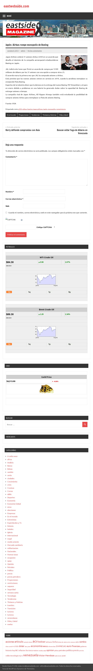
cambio (10, 472)
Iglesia (9, 532)
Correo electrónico (14, 199)
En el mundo (11, 115)
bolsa (55, 642)
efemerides (52, 646)
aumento (26, 642)
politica (69, 650)
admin (23, 51)
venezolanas (12, 618)
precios (81, 650)
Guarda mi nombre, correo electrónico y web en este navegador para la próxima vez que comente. (47, 212)
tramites (10, 605)
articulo (19, 641)
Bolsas (9, 469)
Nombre (10, 191)
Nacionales (11, 551)
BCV (35, 641)
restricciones (12, 583)
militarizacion (12, 548)
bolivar (41, 641)
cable (77, 642)
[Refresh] (22, 219)
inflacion (21, 650)
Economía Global (14, 504)
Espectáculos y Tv (14, 523)
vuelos (10, 624)
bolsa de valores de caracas (66, 642)
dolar (21, 646)
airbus (24, 109)
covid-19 (11, 646)
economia (37, 646)
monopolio (52, 109)
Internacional (12, 535)
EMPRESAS (61, 646)
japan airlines (38, 109)
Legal (9, 538)
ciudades (10, 478)
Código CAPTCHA (44, 227)
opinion (50, 650)
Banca (9, 466)
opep (9, 561)
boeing (29, 109)
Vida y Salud (63, 115)
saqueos (10, 586)
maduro (35, 650)
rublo (8, 655)
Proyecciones (23, 115)
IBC (16, 650)
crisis (9, 485)
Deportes (11, 497)
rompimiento (61, 109)
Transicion (11, 608)
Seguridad (11, 589)
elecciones (11, 510)
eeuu (9, 507)
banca (30, 642)
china (7, 646)
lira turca (29, 650)
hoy (13, 650)
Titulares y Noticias (49, 115)
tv (22, 656)
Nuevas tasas (12, 554)
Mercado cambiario (15, 545)
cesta (9, 475)
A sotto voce (12, 456)
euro (69, 646)
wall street (58, 656)
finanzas (76, 646)
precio (9, 573)
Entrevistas (11, 519)
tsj (20, 655)
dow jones (27, 646)
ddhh (9, 494)
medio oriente (13, 542)
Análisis (10, 462)
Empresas (11, 513)
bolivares (49, 642)
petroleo (62, 650)
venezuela (30, 655)
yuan (64, 655)
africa (9, 459)
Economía (11, 500)
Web (7, 206)
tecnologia (14, 655)
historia (10, 526)
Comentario (11, 157)
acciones (10, 641)
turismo (10, 611)
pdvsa (56, 650)
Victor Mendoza (46, 655)
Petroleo (10, 567)
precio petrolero (13, 577)
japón (45, 109)
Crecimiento (12, 481)
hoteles (10, 529)
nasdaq (41, 650)
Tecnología (11, 596)
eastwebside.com (16, 6)
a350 (20, 109)
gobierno (83, 646)
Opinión (10, 564)
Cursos (10, 491)
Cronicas (10, 488)
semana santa (12, 592)
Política (10, 570)
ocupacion (11, 557)
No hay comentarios (35, 51)
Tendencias (36, 115)
